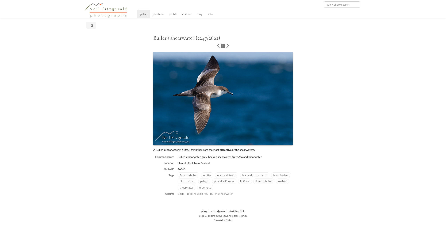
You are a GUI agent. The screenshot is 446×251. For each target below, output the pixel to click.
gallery (145, 14)
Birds (181, 193)
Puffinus (244, 181)
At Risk (207, 175)
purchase (158, 14)
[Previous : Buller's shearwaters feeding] (218, 46)
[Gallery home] (91, 25)
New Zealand (281, 175)
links (210, 14)
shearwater (186, 187)
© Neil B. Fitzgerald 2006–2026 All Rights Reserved (223, 215)
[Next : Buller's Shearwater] (227, 46)
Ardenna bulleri (188, 175)
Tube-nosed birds (197, 193)
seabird (282, 181)
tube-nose (205, 187)
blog (199, 14)
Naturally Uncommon (254, 175)
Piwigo (229, 220)
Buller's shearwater (221, 193)
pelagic (204, 181)
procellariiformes (224, 181)
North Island (187, 181)
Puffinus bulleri (263, 181)
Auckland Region (226, 175)
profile (173, 14)
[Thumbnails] (223, 46)
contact (186, 14)
